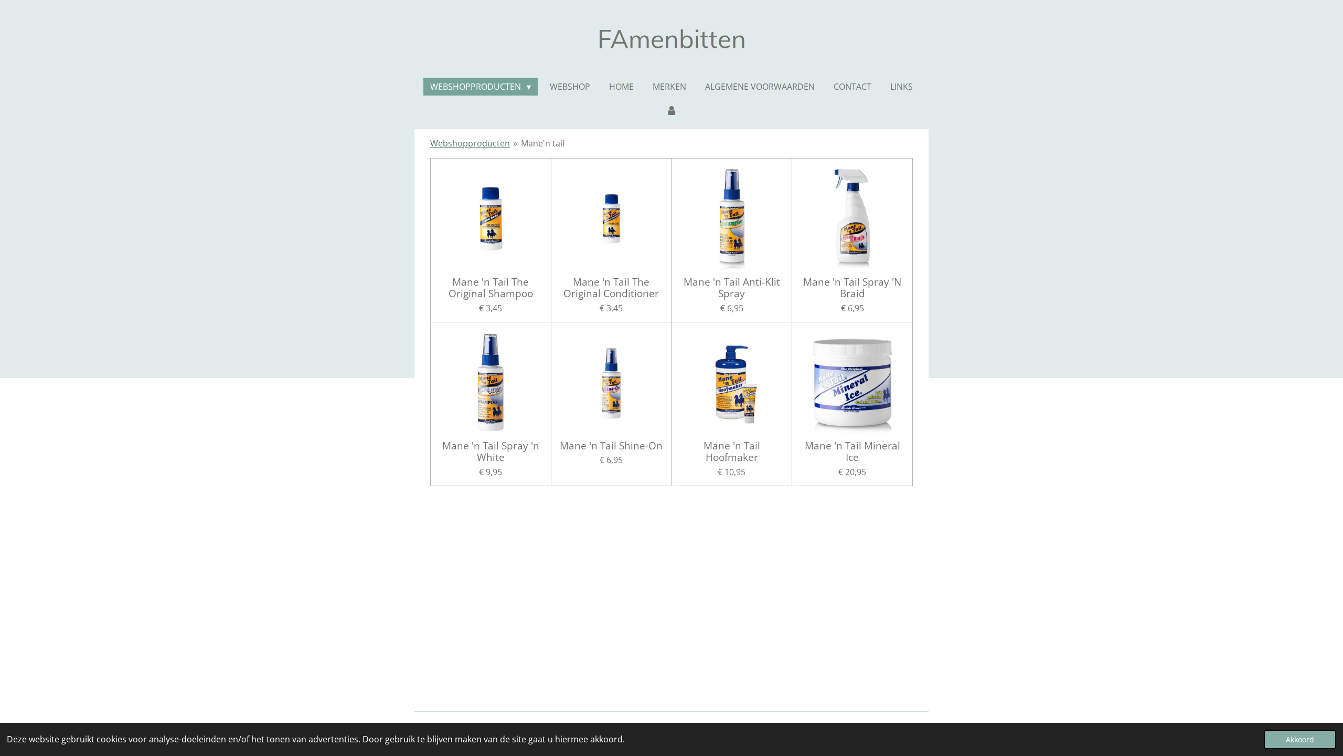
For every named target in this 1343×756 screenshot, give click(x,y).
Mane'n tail (542, 143)
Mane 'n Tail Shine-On (611, 446)
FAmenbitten (672, 39)
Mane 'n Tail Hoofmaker (732, 452)
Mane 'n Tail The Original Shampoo (491, 288)
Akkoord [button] (1300, 739)
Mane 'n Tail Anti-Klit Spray (732, 288)
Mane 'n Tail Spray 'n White (490, 452)
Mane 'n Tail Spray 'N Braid (852, 288)
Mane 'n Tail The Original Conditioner (611, 288)
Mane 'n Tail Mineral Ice (852, 452)
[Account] (671, 110)
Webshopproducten (470, 143)
